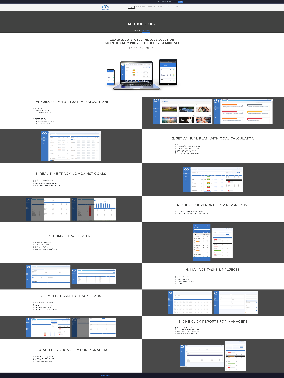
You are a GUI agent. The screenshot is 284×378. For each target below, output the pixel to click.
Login (180, 1)
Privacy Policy (105, 375)
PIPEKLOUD (151, 7)
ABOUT (167, 7)
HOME (131, 7)
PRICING (160, 7)
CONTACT (175, 7)
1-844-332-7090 (162, 1)
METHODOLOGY (141, 7)
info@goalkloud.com (173, 1)
